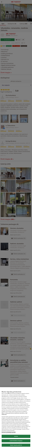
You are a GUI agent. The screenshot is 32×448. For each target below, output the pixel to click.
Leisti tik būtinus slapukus (16, 440)
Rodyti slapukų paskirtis (16, 445)
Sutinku (16, 436)
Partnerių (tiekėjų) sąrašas (8, 432)
